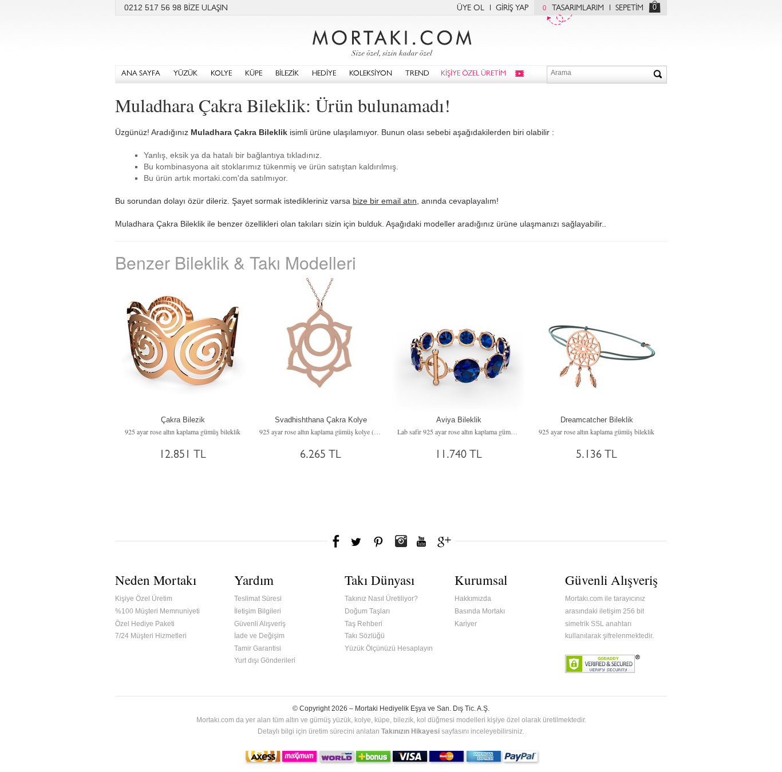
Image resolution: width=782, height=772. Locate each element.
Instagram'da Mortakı (401, 541)
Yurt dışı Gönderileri (264, 660)
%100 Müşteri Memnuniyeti (157, 611)
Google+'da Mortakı (446, 541)
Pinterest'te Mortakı (378, 541)
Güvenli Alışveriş (260, 624)
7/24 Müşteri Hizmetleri (151, 636)
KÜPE (253, 74)
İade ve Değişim (259, 636)
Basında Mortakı (480, 611)
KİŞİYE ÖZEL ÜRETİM (473, 74)
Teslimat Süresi (258, 599)
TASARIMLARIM (573, 9)
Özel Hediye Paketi (145, 624)
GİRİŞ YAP (512, 9)
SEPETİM (629, 9)
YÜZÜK (185, 74)
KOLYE (221, 74)
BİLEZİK (287, 74)
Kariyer (466, 624)
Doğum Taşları (367, 611)
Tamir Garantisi (257, 648)
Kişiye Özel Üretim (143, 599)
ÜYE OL (470, 9)
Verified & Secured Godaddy (602, 664)
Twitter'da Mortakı (357, 541)
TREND (417, 74)
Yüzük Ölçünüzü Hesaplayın (389, 648)
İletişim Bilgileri (257, 611)
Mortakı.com (391, 41)
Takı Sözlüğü (365, 636)
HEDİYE (324, 74)
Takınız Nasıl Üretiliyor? (381, 599)
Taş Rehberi (363, 624)
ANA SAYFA (140, 74)
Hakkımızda (473, 599)
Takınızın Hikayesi (410, 731)
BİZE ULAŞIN (206, 9)
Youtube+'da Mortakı (421, 541)
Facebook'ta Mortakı (336, 541)
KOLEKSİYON (370, 74)
